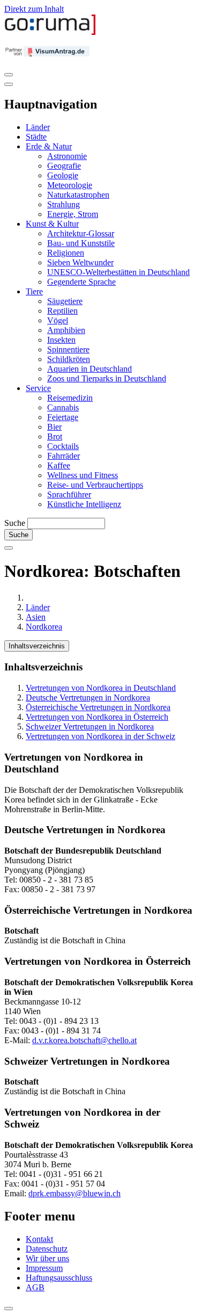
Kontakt (39, 1239)
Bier (54, 426)
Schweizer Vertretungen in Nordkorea (90, 726)
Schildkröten (68, 359)
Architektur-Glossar (80, 233)
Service (38, 388)
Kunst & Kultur (52, 223)
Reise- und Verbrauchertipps (95, 484)
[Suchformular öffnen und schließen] (8, 548)
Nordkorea (44, 626)
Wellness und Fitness (82, 475)
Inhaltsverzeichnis (37, 646)
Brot (54, 436)
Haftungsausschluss (59, 1277)
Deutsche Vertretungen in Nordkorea (88, 697)
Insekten (61, 339)
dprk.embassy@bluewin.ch (74, 1193)
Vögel (57, 320)
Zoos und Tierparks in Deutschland (106, 378)
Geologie (62, 175)
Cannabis (63, 407)
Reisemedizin (70, 397)
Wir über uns (47, 1258)
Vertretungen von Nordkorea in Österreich (97, 716)
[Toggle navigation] (8, 74)
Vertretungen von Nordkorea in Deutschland (101, 687)
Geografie (64, 165)
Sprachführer (69, 494)
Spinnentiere (68, 349)
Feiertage (62, 417)
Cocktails (63, 446)
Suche (14, 523)
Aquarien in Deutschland (89, 368)
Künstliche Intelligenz (84, 504)
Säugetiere (65, 301)
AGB (35, 1287)
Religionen (65, 252)
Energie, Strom (72, 214)
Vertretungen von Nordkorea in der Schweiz (100, 736)
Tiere (34, 291)
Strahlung (63, 204)
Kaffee (58, 465)
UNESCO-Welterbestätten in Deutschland (118, 272)
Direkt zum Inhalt (34, 8)
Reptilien (62, 310)
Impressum (44, 1268)
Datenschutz (47, 1248)
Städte (36, 136)
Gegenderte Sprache (81, 281)
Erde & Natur (49, 146)
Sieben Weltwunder (80, 262)
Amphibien (66, 330)
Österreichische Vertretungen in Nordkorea (98, 707)
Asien (36, 617)
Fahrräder (63, 455)
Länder (38, 127)
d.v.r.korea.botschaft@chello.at (84, 1040)
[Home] (50, 32)
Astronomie (67, 156)
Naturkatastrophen (78, 194)
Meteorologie (69, 185)
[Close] (8, 84)
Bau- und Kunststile (81, 243)
